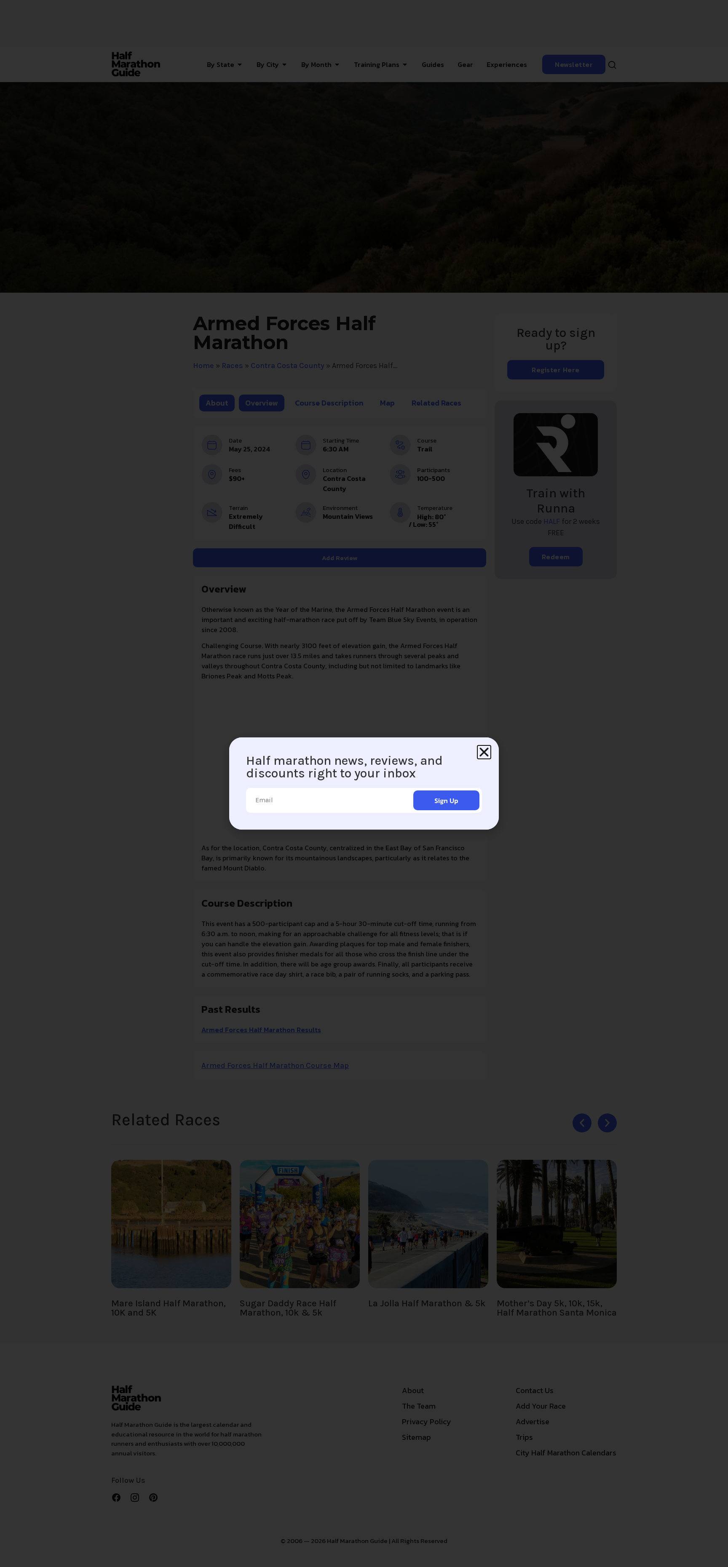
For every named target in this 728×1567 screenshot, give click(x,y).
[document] (364, 783)
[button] (484, 752)
